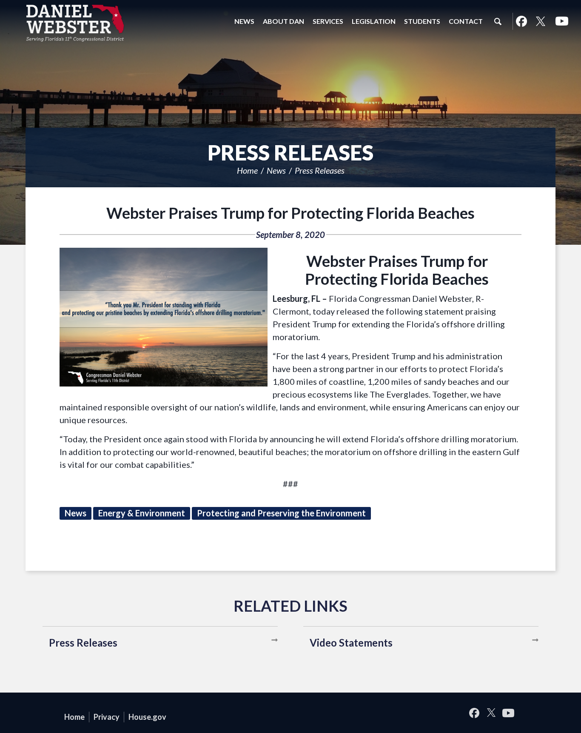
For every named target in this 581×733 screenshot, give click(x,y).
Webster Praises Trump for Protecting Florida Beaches (290, 212)
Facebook (521, 21)
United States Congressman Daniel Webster (75, 23)
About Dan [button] (283, 21)
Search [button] (497, 21)
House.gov (147, 717)
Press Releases (320, 170)
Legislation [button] (374, 21)
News (276, 170)
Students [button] (422, 21)
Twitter (540, 21)
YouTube (561, 21)
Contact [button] (466, 21)
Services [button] (328, 21)
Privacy (107, 717)
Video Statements (351, 642)
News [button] (244, 21)
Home (247, 170)
